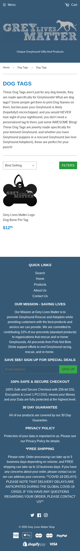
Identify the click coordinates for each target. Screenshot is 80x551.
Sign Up (68, 369)
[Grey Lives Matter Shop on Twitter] (32, 515)
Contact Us (40, 296)
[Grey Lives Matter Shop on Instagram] (46, 515)
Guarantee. (40, 420)
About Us (40, 290)
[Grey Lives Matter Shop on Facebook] (39, 515)
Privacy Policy (35, 441)
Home (6, 67)
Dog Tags (22, 67)
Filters (68, 165)
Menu (12, 4)
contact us (65, 471)
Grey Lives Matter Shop (41, 526)
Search (40, 273)
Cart (73, 4)
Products (40, 284)
